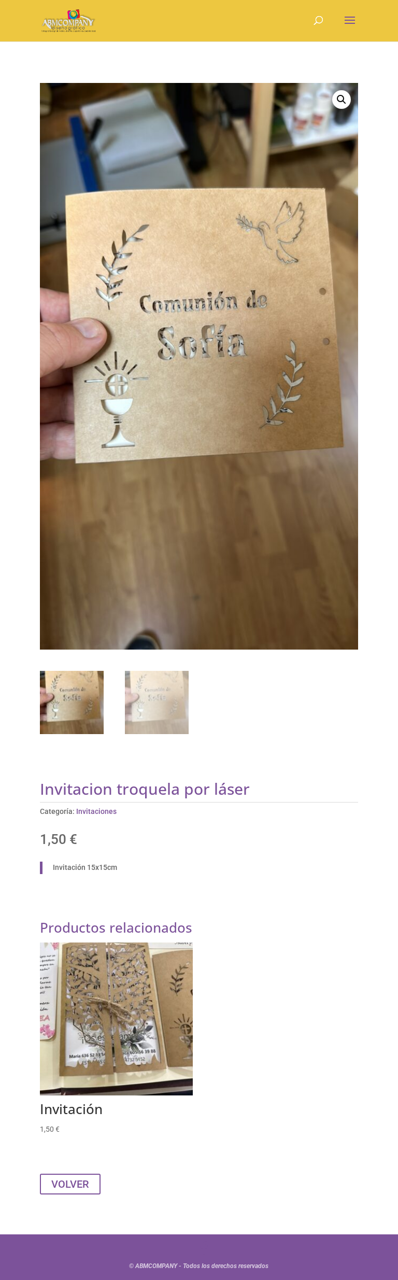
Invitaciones (96, 811)
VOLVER (70, 1184)
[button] (341, 99)
